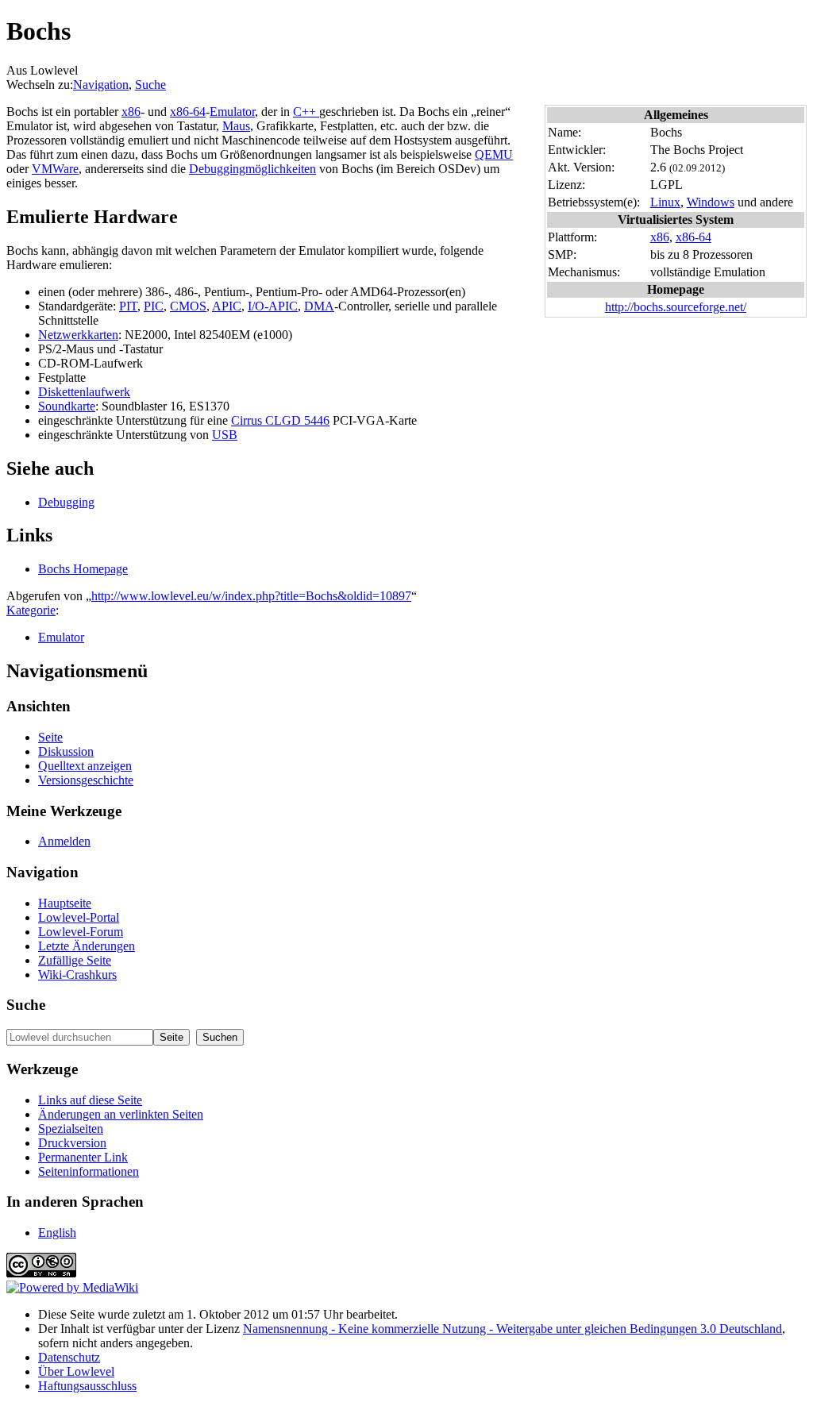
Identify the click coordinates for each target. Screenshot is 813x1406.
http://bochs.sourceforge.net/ (675, 307)
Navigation (101, 84)
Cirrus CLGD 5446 (280, 420)
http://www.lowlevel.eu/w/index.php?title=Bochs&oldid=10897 (251, 596)
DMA (319, 306)
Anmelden (64, 841)
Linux (665, 202)
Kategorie (31, 610)
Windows (710, 202)
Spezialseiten (70, 1128)
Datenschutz (69, 1357)
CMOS (188, 306)
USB (224, 434)
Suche (150, 84)
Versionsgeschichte (85, 780)
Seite (50, 737)
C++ (306, 111)
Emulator (232, 111)
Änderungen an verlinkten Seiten (120, 1114)
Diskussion (66, 751)
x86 (659, 237)
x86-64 (693, 237)
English (57, 1232)
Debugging (66, 502)
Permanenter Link (83, 1157)
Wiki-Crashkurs (77, 974)
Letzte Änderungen (86, 946)
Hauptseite (64, 903)
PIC (154, 306)
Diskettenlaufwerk (84, 392)
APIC (226, 306)
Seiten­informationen (88, 1171)
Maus (236, 126)
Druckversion (72, 1143)
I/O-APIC (273, 306)
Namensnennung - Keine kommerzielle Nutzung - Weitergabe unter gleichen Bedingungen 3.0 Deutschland (512, 1328)
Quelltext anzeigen (85, 765)
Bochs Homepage (83, 569)
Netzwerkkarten (78, 334)
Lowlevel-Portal (78, 917)
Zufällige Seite (74, 960)
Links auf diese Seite (90, 1100)
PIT (128, 306)
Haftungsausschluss (87, 1386)
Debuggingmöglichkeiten (252, 168)
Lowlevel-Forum (80, 931)
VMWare (55, 168)
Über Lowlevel (76, 1371)
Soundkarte (66, 406)
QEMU (494, 154)
